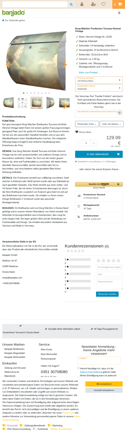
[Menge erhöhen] (94, 143)
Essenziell (12, 425)
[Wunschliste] (105, 4)
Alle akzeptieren (104, 384)
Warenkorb (9, 376)
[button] (99, 185)
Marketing (57, 425)
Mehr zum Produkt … (89, 72)
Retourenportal (48, 358)
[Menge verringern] (78, 143)
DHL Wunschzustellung (19, 429)
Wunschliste (84, 132)
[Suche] (71, 4)
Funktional (43, 429)
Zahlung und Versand (14, 368)
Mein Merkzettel (49, 354)
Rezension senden (107, 294)
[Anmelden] (82, 4)
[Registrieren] (93, 4)
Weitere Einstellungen (61, 429)
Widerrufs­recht (11, 372)
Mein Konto (46, 349)
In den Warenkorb (98, 154)
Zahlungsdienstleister (34, 425)
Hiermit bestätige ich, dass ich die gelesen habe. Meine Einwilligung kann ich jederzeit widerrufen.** (98, 373)
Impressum (68, 412)
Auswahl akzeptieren (104, 390)
